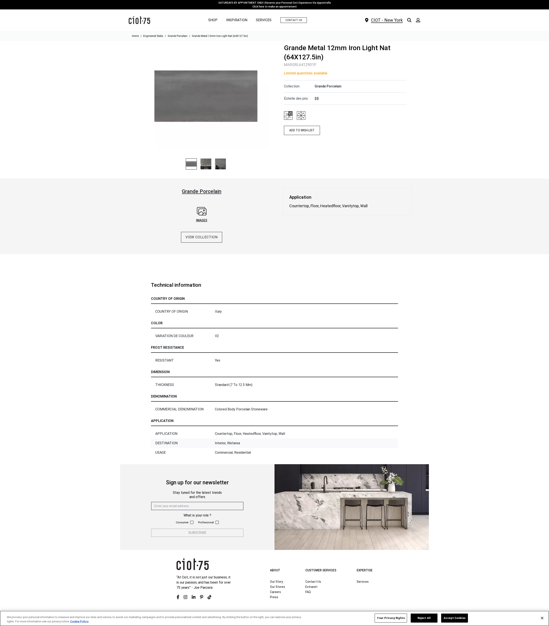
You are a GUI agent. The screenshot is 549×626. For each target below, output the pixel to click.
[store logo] (139, 20)
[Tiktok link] (209, 597)
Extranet (311, 586)
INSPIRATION (236, 20)
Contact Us (313, 581)
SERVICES (263, 20)
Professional (206, 522)
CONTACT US (293, 20)
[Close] (542, 618)
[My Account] (418, 20)
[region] (274, 618)
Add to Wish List (302, 130)
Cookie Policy (79, 621)
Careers (275, 592)
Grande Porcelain (177, 36)
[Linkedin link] (194, 597)
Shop (212, 20)
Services (363, 581)
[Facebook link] (177, 597)
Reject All (424, 618)
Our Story (276, 581)
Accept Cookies (454, 618)
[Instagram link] (185, 597)
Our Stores (277, 586)
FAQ (308, 592)
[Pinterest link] (201, 597)
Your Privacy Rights (390, 618)
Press (274, 597)
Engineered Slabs (153, 36)
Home (135, 36)
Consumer (182, 522)
